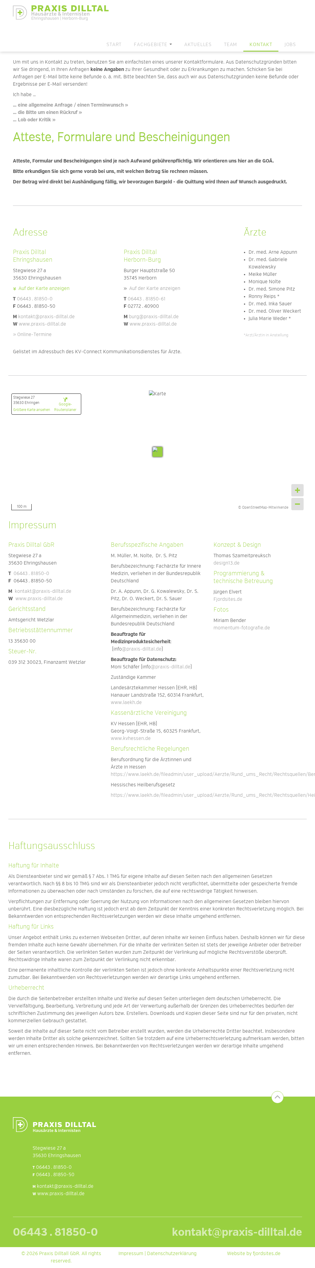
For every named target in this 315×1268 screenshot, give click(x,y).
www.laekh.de (126, 702)
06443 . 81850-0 (35, 299)
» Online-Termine (32, 334)
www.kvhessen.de (131, 738)
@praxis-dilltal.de (141, 649)
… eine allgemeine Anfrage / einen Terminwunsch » (70, 105)
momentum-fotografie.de (241, 628)
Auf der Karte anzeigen (44, 288)
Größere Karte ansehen (31, 410)
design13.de (226, 563)
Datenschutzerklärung (172, 1253)
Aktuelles (198, 44)
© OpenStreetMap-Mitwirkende (263, 508)
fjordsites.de (267, 1253)
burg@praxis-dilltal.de (154, 317)
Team (230, 44)
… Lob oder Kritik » (34, 120)
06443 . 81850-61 (146, 299)
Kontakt (260, 44)
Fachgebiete (151, 44)
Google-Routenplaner (65, 407)
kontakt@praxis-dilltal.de (46, 317)
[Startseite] (63, 12)
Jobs (290, 44)
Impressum (130, 1253)
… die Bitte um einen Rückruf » (47, 112)
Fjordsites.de (227, 599)
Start (114, 44)
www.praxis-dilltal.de (42, 324)
